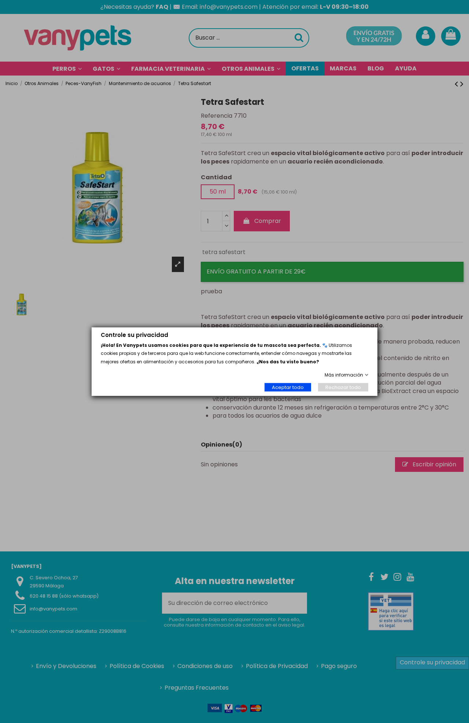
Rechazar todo (343, 386)
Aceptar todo (288, 386)
